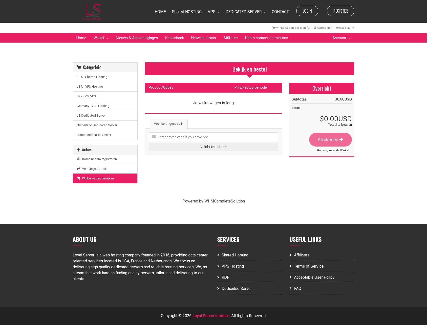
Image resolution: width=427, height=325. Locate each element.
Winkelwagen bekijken (97, 178)
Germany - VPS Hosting (93, 106)
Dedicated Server (237, 288)
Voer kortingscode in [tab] (169, 123)
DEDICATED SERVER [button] (244, 11)
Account (340, 38)
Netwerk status (203, 38)
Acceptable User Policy (314, 277)
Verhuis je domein (94, 169)
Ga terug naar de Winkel (333, 150)
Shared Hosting (235, 255)
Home (81, 38)
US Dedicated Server (91, 115)
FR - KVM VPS (86, 96)
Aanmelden (324, 27)
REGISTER (340, 11)
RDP (226, 277)
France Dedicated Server (94, 135)
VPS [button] (211, 11)
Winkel (100, 38)
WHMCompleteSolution (224, 201)
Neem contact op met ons (266, 38)
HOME (160, 11)
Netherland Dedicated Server (97, 125)
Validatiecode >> (213, 146)
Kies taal (346, 27)
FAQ (297, 288)
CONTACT (280, 11)
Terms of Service (309, 266)
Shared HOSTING (187, 11)
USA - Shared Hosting (92, 77)
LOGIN (307, 11)
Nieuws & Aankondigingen (137, 38)
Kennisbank (174, 38)
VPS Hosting (233, 266)
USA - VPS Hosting (90, 86)
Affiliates (230, 38)
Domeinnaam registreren (99, 159)
